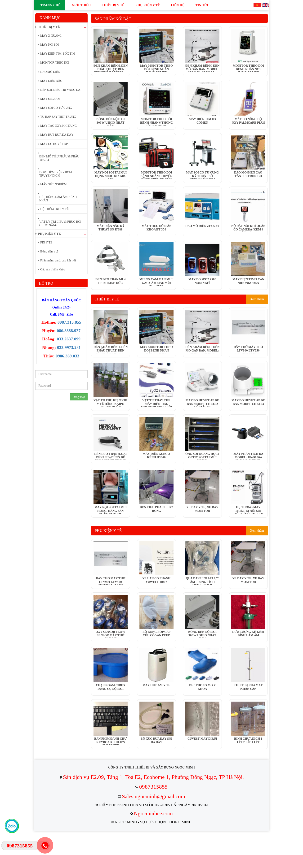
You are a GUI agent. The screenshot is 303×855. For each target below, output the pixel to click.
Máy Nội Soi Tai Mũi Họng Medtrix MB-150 (110, 175)
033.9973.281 (69, 347)
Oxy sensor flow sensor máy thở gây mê (110, 634)
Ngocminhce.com (153, 813)
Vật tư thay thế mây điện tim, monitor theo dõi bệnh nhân (156, 403)
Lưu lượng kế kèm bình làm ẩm (248, 633)
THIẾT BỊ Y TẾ (107, 299)
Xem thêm (257, 299)
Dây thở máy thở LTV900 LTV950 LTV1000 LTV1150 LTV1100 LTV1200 (248, 349)
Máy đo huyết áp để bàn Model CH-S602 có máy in (202, 403)
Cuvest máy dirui (202, 738)
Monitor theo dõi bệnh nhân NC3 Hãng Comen (248, 68)
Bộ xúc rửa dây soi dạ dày (156, 740)
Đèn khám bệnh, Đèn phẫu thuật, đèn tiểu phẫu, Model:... (111, 68)
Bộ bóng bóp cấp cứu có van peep (156, 633)
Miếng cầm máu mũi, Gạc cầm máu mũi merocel (156, 282)
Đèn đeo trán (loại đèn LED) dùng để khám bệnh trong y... (110, 456)
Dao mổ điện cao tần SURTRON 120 (248, 174)
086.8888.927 (68, 330)
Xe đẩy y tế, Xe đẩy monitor (202, 509)
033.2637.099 (68, 339)
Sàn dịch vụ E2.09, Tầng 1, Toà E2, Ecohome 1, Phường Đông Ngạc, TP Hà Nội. (153, 777)
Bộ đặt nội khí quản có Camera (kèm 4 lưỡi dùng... (248, 228)
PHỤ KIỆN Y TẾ (108, 531)
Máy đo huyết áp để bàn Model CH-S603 (248, 402)
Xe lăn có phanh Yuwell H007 (156, 580)
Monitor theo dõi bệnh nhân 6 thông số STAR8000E (156, 121)
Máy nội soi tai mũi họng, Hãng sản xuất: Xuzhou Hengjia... (110, 510)
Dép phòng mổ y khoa (202, 687)
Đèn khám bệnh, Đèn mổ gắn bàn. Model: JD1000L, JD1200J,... (202, 68)
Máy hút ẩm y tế (156, 685)
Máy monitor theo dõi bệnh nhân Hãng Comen (156, 68)
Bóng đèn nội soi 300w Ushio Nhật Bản (110, 121)
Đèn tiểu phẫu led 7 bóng (156, 509)
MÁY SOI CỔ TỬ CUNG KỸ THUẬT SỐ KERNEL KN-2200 (202, 175)
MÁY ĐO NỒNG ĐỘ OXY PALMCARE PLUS (248, 120)
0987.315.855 (69, 322)
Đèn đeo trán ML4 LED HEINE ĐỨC (110, 281)
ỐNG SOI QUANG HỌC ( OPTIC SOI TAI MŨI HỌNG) (202, 456)
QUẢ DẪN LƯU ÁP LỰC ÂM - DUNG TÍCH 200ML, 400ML (202, 581)
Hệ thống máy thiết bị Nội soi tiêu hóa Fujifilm (248, 510)
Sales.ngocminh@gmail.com (153, 796)
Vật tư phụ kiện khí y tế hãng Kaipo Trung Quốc (110, 403)
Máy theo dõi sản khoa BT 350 (156, 227)
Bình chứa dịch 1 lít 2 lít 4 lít (248, 740)
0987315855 (153, 787)
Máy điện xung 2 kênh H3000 (156, 455)
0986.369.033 (67, 356)
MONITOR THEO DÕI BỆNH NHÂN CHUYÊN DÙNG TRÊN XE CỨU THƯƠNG (156, 175)
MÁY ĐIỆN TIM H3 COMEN (202, 120)
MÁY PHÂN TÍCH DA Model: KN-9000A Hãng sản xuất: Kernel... (248, 456)
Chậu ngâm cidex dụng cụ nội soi (110, 687)
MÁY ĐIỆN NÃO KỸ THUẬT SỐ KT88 (111, 227)
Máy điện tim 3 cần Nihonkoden (248, 281)
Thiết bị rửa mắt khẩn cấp (248, 687)
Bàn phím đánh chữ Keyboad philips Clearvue (110, 741)
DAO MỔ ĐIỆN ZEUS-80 (202, 226)
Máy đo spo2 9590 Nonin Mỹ (202, 281)
